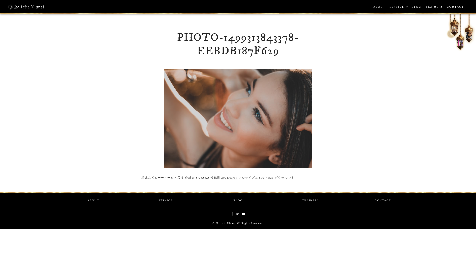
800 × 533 (266, 177)
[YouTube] (243, 214)
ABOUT (93, 200)
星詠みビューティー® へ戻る (162, 177)
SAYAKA (203, 177)
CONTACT (383, 200)
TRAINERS (310, 200)
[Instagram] (238, 214)
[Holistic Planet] (26, 7)
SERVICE (165, 200)
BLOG (238, 200)
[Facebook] (232, 214)
